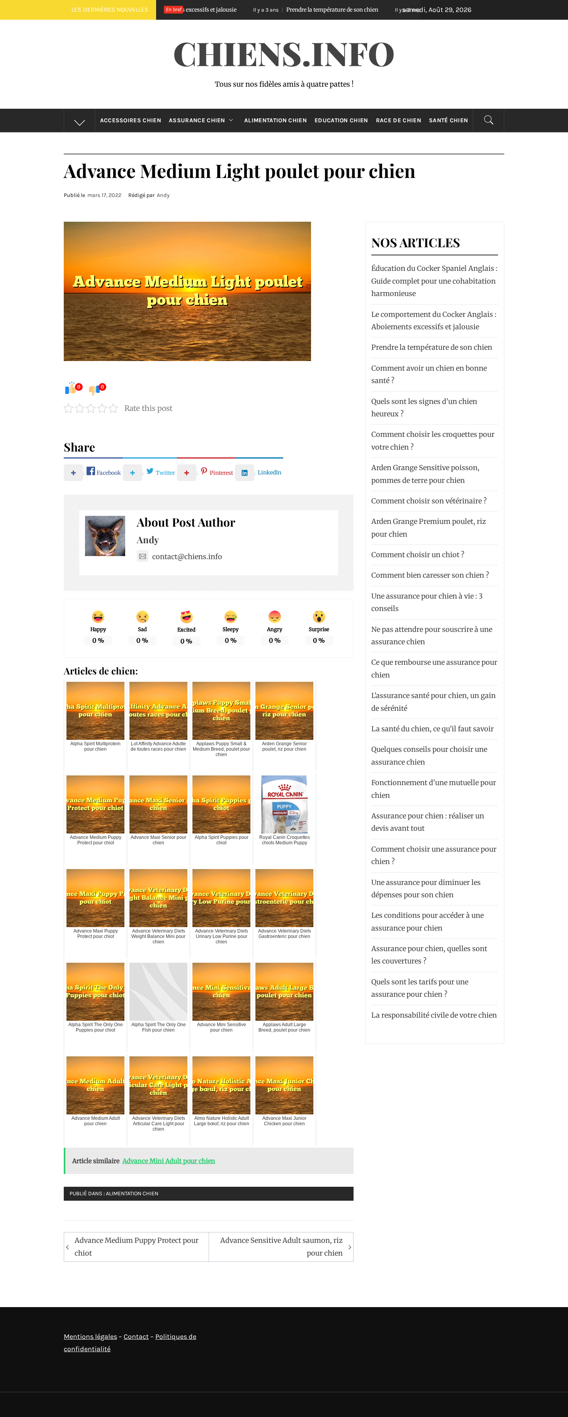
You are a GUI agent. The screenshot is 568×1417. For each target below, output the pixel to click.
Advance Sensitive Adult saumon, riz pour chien (281, 1246)
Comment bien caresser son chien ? (430, 575)
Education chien (341, 120)
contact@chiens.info (187, 556)
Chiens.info (284, 52)
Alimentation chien (275, 120)
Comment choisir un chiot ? (417, 554)
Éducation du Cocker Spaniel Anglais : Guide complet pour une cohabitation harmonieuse (434, 281)
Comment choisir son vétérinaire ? (429, 500)
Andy (163, 195)
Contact (136, 1336)
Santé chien (448, 120)
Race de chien (398, 120)
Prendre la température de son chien (256, 9)
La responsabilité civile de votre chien (434, 1015)
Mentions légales (90, 1336)
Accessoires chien (130, 120)
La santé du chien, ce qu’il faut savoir (432, 728)
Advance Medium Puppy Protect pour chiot (137, 1246)
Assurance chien (197, 120)
